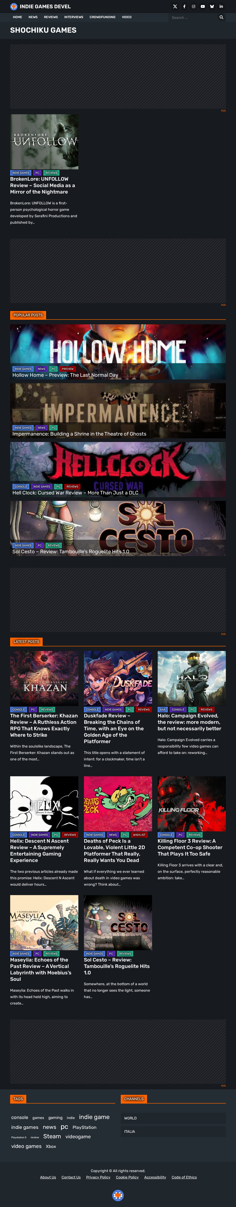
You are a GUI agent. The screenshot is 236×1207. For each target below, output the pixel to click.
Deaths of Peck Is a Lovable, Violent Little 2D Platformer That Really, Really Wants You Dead (114, 850)
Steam (52, 1136)
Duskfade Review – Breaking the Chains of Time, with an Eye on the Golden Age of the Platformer (114, 729)
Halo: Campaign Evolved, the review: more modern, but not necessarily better (189, 722)
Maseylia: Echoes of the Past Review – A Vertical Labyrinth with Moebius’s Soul (40, 969)
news (49, 1127)
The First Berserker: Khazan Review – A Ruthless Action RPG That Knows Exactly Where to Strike (44, 725)
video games (26, 1146)
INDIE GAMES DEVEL (45, 6)
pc (64, 1126)
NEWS (33, 17)
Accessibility (155, 1177)
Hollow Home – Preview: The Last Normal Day (65, 375)
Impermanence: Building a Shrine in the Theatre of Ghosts (79, 434)
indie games (24, 1127)
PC (37, 172)
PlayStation (85, 1127)
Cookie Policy (127, 1177)
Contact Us (71, 1177)
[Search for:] (221, 17)
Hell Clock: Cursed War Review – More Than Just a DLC (75, 493)
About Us (48, 1177)
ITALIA (129, 1131)
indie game (94, 1117)
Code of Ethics (184, 1177)
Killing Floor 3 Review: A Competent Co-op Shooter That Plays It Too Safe (190, 847)
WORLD (130, 1118)
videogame (78, 1136)
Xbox (51, 1146)
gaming (55, 1117)
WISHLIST (139, 834)
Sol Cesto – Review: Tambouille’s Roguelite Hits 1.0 (70, 551)
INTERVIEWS (73, 17)
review (35, 1137)
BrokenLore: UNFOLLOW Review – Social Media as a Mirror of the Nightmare (42, 185)
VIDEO (127, 17)
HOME (17, 17)
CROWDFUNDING (102, 17)
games (38, 1118)
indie (71, 1118)
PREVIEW (68, 369)
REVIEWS (51, 17)
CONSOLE (21, 486)
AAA (162, 709)
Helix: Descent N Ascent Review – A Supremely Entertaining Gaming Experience (39, 850)
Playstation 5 (18, 1137)
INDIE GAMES (20, 172)
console (19, 1117)
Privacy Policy (98, 1177)
